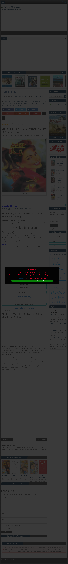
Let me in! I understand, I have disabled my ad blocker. (32, 281)
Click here (20, 278)
